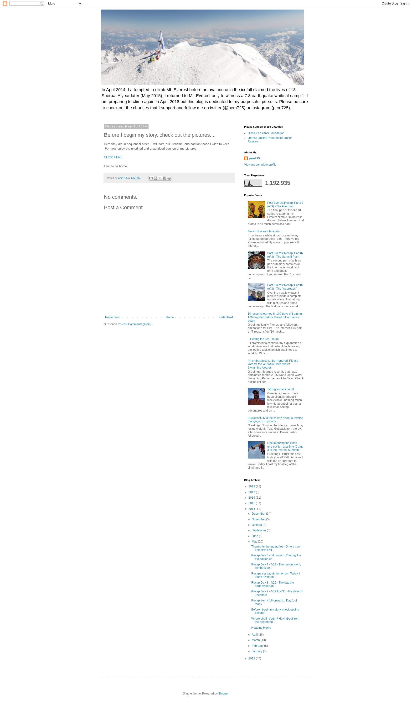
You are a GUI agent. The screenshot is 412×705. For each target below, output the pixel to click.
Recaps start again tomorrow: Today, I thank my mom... (275, 575)
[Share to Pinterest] (169, 178)
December (259, 513)
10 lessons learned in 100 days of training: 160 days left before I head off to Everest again (275, 317)
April (255, 634)
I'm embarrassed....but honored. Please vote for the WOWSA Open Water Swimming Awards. (273, 364)
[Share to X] (160, 178)
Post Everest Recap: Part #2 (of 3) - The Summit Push (285, 254)
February (258, 646)
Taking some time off (280, 389)
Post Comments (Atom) (136, 324)
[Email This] (151, 178)
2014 (252, 509)
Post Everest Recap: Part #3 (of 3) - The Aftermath (285, 204)
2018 (252, 486)
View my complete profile (260, 164)
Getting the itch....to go (264, 339)
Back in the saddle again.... (265, 231)
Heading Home (261, 627)
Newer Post (112, 317)
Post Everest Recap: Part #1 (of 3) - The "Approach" (285, 286)
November (259, 519)
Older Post (226, 317)
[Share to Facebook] (164, 178)
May (255, 541)
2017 (252, 492)
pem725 (254, 158)
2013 (252, 658)
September (259, 530)
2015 (252, 503)
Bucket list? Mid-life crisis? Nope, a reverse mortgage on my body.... (275, 419)
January (257, 651)
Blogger (223, 693)
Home (170, 317)
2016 (252, 497)
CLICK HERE (113, 157)
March (256, 640)
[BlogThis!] (155, 178)
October (257, 525)
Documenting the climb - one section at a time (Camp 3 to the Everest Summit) (285, 446)
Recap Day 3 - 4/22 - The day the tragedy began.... (272, 584)
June (255, 536)
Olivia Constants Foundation (266, 133)
